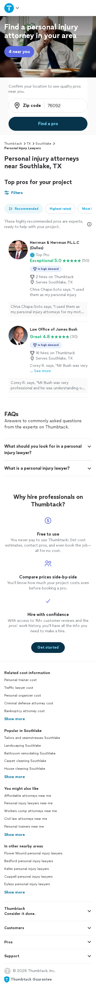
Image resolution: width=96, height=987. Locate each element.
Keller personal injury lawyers (26, 869)
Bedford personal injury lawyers (28, 861)
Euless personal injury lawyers (27, 884)
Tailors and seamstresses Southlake (32, 738)
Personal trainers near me (24, 826)
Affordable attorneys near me (27, 796)
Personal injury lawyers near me (28, 803)
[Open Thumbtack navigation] (11, 8)
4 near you (19, 51)
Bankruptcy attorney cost (24, 711)
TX (29, 143)
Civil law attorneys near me (25, 819)
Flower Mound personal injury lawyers (33, 853)
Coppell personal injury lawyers (28, 876)
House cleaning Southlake (24, 769)
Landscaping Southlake (22, 745)
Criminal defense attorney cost (28, 703)
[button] (39, 255)
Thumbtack (13, 143)
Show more (14, 719)
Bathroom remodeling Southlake (29, 753)
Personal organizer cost (22, 695)
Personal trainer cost (20, 680)
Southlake (43, 143)
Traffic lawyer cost (18, 688)
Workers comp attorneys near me (30, 811)
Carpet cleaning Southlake (25, 761)
